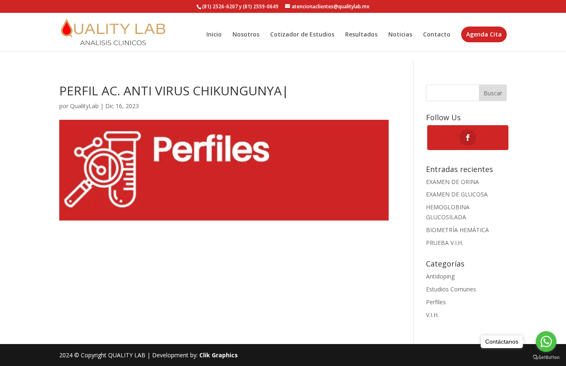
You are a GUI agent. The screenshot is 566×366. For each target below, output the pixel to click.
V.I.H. (432, 315)
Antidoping (440, 276)
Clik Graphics (218, 355)
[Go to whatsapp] (546, 341)
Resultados (361, 35)
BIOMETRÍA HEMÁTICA (457, 230)
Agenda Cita (484, 34)
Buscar (493, 93)
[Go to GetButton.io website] (546, 357)
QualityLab (84, 106)
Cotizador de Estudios (302, 35)
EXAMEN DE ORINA (452, 182)
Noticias (400, 35)
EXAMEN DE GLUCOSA (457, 194)
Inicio (214, 35)
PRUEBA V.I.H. (444, 243)
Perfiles (436, 302)
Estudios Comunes (451, 289)
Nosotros (245, 35)
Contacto (436, 35)
